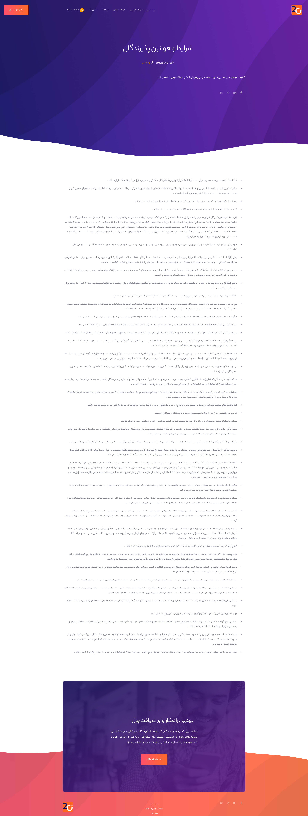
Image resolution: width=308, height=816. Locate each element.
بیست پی (146, 63)
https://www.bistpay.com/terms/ (219, 193)
